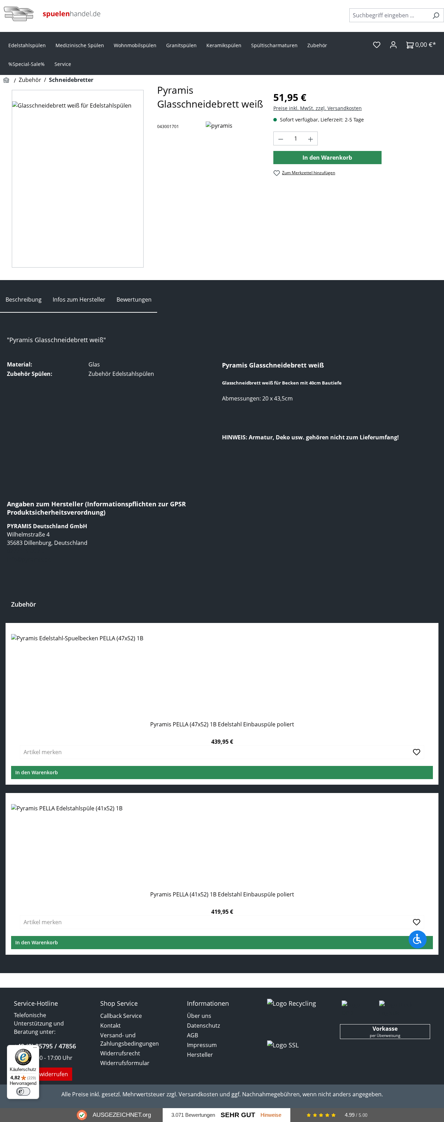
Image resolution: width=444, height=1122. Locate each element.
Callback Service (121, 1016)
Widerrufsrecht (120, 1053)
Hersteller (200, 1054)
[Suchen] (436, 15)
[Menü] (35, 1049)
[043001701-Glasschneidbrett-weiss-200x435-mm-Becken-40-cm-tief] (77, 178)
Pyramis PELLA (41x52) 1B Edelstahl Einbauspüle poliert (222, 894)
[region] (77, 179)
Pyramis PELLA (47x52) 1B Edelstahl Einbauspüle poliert (222, 724)
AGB (192, 1035)
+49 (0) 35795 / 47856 (45, 1046)
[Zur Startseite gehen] (52, 14)
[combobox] (388, 15)
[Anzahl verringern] (280, 138)
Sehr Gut (238, 1115)
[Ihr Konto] (393, 44)
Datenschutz (203, 1025)
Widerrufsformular (125, 1063)
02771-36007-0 (26, 551)
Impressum (202, 1045)
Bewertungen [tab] (134, 299)
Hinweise (271, 1115)
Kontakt (110, 1025)
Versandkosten (198, 1094)
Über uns (199, 1016)
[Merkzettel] (376, 44)
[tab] (23, 300)
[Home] (7, 80)
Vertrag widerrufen (43, 1074)
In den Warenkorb (327, 157)
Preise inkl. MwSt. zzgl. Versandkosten (317, 108)
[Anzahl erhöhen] (311, 138)
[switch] (23, 1091)
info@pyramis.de (29, 559)
